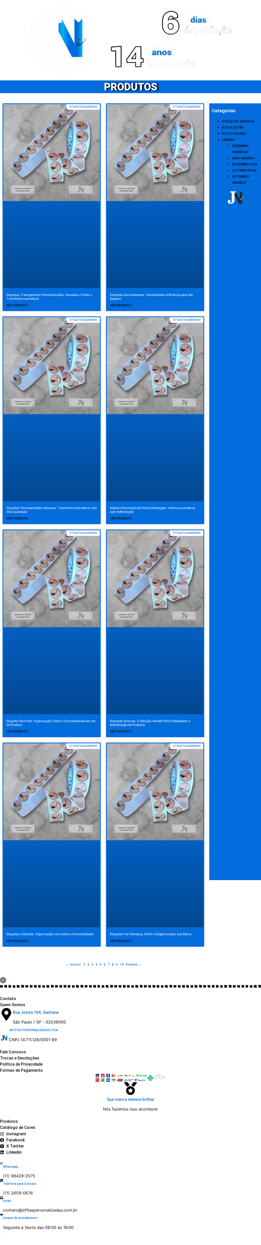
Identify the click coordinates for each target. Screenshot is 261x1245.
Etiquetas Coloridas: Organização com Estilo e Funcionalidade (49, 934)
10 (122, 964)
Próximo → (133, 964)
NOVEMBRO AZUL (245, 164)
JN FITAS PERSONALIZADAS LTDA (33, 1030)
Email (7, 1201)
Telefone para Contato (19, 1184)
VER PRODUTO (17, 305)
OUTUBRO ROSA (244, 170)
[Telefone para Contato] (1, 1180)
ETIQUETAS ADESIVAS (238, 121)
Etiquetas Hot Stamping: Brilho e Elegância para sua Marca (150, 934)
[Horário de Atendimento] (1, 1214)
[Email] (1, 1197)
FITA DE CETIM (232, 127)
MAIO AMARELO (243, 158)
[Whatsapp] (1, 1163)
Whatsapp (10, 1166)
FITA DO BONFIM (233, 133)
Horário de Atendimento (20, 1218)
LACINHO (228, 140)
